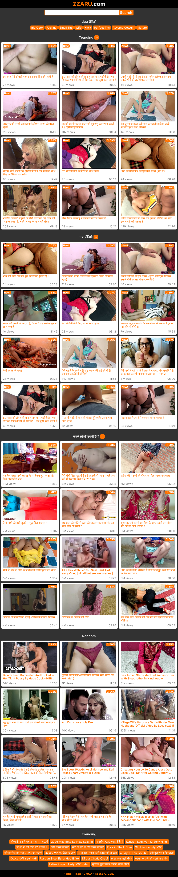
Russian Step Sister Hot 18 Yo (59, 858)
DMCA (87, 873)
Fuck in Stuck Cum (119, 847)
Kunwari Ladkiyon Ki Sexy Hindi (147, 841)
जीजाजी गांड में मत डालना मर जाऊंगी (29, 841)
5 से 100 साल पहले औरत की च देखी (97, 852)
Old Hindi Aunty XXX (148, 847)
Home (67, 873)
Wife (79, 27)
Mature (142, 27)
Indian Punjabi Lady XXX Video (69, 864)
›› (97, 37)
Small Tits (66, 27)
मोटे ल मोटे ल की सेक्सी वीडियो (88, 847)
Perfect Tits (102, 27)
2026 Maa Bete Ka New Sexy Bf (72, 841)
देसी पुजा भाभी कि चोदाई (162, 852)
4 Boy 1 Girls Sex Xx (133, 852)
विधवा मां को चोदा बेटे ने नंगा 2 (32, 847)
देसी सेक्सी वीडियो (60, 847)
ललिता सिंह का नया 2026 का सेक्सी (23, 852)
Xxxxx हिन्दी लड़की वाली (23, 858)
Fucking (51, 27)
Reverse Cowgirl (123, 27)
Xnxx (88, 27)
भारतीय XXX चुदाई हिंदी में (109, 841)
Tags (77, 873)
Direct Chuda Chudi (95, 858)
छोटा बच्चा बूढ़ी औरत (121, 858)
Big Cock (37, 27)
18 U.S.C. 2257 (105, 873)
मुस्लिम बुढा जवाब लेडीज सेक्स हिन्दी (110, 864)
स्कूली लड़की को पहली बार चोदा (151, 858)
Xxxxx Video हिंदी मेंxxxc (60, 852)
